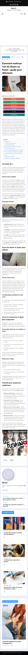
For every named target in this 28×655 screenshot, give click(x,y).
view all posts (5, 490)
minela (14, 57)
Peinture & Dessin (6, 57)
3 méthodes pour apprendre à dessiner (12, 560)
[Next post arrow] (24, 505)
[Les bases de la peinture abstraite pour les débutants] (14, 523)
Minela (19, 57)
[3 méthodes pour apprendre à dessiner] (14, 550)
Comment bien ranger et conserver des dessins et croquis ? (13, 588)
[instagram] (15, 4)
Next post (5, 502)
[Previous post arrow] (24, 498)
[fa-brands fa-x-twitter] (12, 4)
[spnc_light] (24, 13)
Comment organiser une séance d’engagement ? (12, 642)
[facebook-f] (10, 4)
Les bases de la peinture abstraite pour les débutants (13, 533)
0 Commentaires (6, 59)
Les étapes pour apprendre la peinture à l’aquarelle (13, 505)
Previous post (5, 496)
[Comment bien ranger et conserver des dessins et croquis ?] (14, 577)
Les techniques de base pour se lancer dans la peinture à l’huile (13, 499)
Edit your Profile (22, 485)
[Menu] (2, 13)
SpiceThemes (24, 652)
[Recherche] (21, 14)
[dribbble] (14, 4)
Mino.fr (13, 8)
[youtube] (17, 4)
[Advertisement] (14, 30)
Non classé (5, 605)
